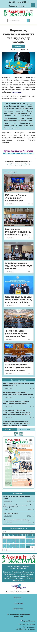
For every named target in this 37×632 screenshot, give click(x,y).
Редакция (19, 603)
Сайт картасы (18, 609)
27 (17, 547)
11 (9, 542)
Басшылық (18, 598)
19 (13, 545)
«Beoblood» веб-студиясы (25, 629)
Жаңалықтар (18, 46)
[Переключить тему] (27, 6)
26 (13, 547)
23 (32, 545)
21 (23, 545)
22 (28, 545)
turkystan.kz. (17, 92)
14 (23, 542)
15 (28, 542)
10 (4, 542)
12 (13, 542)
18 (9, 545)
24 (4, 547)
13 (17, 542)
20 (17, 545)
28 (23, 547)
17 (4, 545)
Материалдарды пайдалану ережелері (18, 615)
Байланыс (13, 6)
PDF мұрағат (25, 429)
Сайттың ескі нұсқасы (26, 624)
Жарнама (21, 6)
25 (9, 547)
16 (32, 542)
